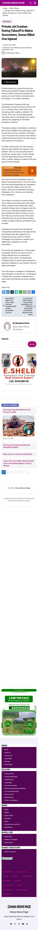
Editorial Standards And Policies (15, 788)
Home (6, 749)
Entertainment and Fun (12, 824)
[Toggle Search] (30, 3)
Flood (6, 876)
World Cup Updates (11, 839)
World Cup (8, 894)
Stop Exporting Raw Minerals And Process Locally (16, 411)
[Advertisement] (19, 595)
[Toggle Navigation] (34, 3)
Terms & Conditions (11, 800)
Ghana (15, 876)
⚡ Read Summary (9, 82)
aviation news (9, 47)
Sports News (8, 815)
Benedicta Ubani (22, 323)
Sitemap (7, 761)
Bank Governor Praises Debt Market (17, 454)
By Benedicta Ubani (13, 53)
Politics (6, 812)
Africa (6, 821)
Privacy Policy (9, 774)
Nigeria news (9, 885)
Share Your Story (10, 852)
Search (5, 339)
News (6, 809)
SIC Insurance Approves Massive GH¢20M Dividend (16, 446)
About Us (7, 752)
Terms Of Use (9, 794)
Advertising (8, 764)
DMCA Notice (9, 797)
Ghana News (27, 876)
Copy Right (8, 758)
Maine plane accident (23, 47)
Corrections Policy (10, 785)
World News (7, 21)
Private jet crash (7, 49)
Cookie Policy (9, 779)
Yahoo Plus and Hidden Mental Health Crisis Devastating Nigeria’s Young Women (18, 463)
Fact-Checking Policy (11, 791)
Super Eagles (23, 890)
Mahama (7, 881)
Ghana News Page (19, 912)
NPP (20, 885)
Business (7, 818)
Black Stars (8, 836)
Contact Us (8, 755)
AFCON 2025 (9, 871)
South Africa (8, 890)
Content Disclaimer (11, 776)
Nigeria (18, 881)
